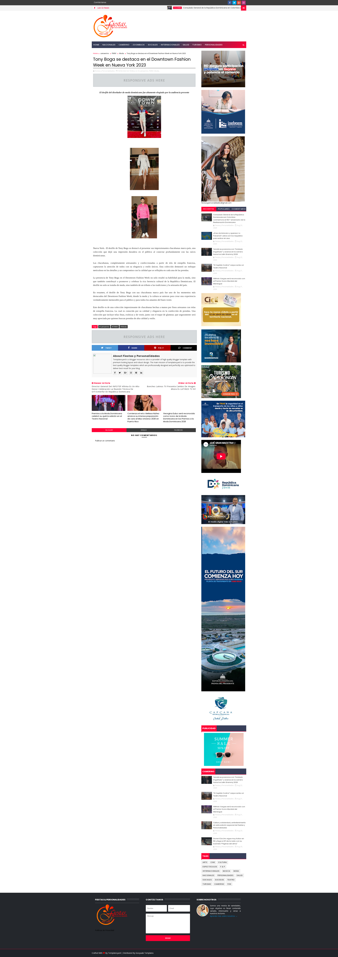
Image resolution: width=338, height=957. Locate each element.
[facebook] (230, 3)
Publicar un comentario (105, 440)
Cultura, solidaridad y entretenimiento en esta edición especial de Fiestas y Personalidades (229, 825)
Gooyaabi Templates (145, 953)
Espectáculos (210, 867)
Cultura (222, 862)
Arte (205, 862)
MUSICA (226, 871)
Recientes (208, 209)
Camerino (124, 44)
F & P (222, 867)
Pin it (161, 348)
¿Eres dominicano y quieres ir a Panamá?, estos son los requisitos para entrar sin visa (228, 236)
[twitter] (234, 3)
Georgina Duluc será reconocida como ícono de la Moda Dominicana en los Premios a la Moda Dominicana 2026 (179, 417)
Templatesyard (114, 953)
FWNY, (151, 71)
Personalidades (213, 44)
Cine (213, 862)
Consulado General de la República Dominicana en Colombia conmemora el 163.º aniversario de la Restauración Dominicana (201, 7)
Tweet (108, 348)
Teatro (230, 880)
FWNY (114, 53)
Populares (224, 209)
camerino (219, 884)
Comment (187, 348)
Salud (186, 44)
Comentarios (239, 209)
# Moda (124, 326)
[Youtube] (225, 3)
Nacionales (108, 44)
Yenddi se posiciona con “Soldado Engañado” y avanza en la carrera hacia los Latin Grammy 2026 (228, 252)
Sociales (153, 44)
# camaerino (104, 326)
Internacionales (170, 44)
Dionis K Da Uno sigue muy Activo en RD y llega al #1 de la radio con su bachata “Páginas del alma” (228, 841)
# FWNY (115, 326)
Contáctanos (100, 2)
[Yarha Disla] (244, 953)
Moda (121, 53)
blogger (109, 430)
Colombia (138, 8)
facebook (178, 430)
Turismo (197, 44)
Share (134, 348)
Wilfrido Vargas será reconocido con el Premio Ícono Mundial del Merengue (229, 281)
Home (96, 44)
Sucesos (219, 880)
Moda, (156, 71)
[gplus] (239, 3)
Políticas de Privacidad (104, 930)
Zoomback (139, 44)
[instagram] (244, 3)
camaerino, (144, 71)
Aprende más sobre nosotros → (223, 916)
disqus (144, 430)
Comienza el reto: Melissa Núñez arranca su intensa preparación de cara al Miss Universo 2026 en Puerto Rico (143, 417)
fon (229, 884)
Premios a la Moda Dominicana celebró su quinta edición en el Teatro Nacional (107, 416)
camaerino (104, 53)
